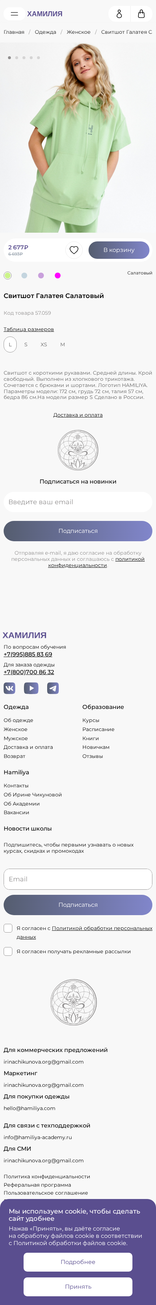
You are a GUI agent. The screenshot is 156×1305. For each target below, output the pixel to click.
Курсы (90, 720)
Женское (79, 32)
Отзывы (92, 756)
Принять (78, 1286)
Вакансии (16, 812)
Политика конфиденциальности (47, 1176)
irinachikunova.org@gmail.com (44, 1062)
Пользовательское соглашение (46, 1193)
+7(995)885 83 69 (28, 654)
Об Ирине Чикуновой (33, 795)
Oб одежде (18, 720)
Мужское (16, 738)
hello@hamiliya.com (30, 1108)
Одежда (45, 32)
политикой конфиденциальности (96, 562)
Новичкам (96, 747)
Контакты (16, 786)
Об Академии (22, 804)
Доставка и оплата (78, 415)
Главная (14, 32)
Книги (90, 738)
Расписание (98, 729)
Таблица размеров (29, 329)
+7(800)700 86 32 (29, 672)
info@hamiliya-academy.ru (38, 1137)
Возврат (14, 756)
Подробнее (78, 1262)
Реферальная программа (37, 1185)
